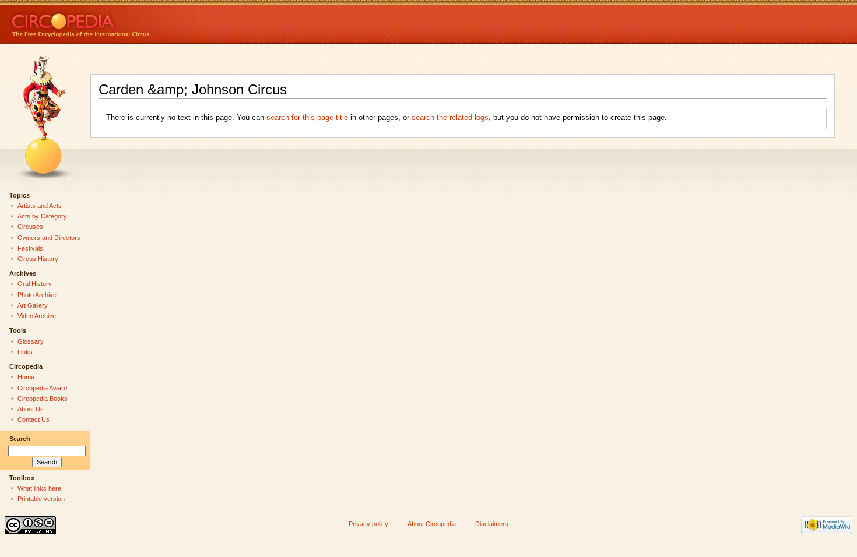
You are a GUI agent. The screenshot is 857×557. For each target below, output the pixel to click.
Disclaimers (491, 523)
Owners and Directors (48, 237)
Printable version (41, 498)
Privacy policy (368, 523)
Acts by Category (42, 216)
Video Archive (36, 315)
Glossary (30, 341)
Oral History (34, 283)
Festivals (30, 248)
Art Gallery (32, 305)
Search (19, 438)
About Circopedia (432, 523)
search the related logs (450, 118)
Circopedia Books (42, 398)
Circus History (37, 258)
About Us (30, 409)
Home (25, 376)
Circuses (30, 226)
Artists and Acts (39, 205)
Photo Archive (37, 294)
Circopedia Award (42, 388)
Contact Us (33, 419)
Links (25, 351)
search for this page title (307, 118)
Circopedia (120, 22)
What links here (39, 488)
